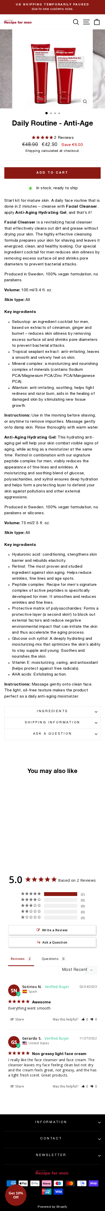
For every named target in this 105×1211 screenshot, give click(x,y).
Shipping (32, 151)
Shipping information (52, 722)
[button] (85, 1019)
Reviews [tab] (18, 958)
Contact (51, 1138)
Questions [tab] (50, 958)
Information (51, 1122)
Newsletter (51, 1155)
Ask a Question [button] (54, 942)
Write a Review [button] (55, 930)
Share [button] (19, 1019)
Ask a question (52, 734)
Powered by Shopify (52, 1206)
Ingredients (52, 711)
